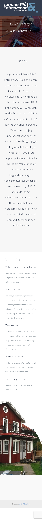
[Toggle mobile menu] (37, 12)
